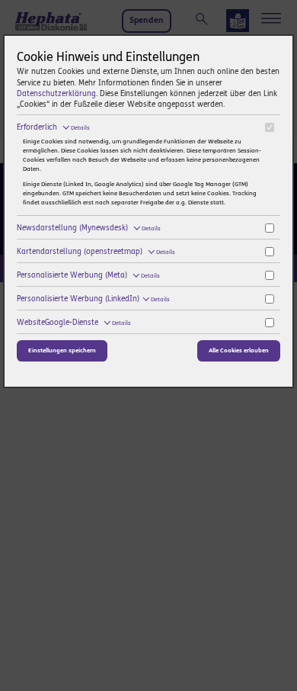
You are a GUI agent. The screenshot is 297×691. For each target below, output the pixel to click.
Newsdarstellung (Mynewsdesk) (89, 228)
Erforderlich (53, 127)
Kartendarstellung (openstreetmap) (96, 251)
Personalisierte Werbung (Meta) (88, 275)
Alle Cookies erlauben (239, 350)
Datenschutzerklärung (56, 93)
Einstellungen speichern (62, 350)
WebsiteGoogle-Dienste (74, 322)
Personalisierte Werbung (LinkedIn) (93, 299)
